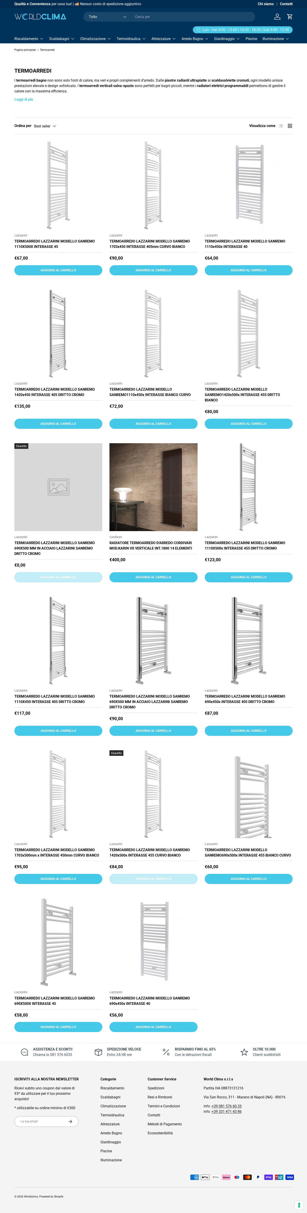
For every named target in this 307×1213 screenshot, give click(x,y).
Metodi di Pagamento (165, 1124)
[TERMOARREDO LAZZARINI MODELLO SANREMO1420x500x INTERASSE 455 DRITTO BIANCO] (249, 334)
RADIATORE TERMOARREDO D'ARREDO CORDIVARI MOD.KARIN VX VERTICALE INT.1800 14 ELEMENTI (150, 545)
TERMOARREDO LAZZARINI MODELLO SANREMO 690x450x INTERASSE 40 (149, 1001)
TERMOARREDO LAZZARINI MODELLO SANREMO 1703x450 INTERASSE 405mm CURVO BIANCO (149, 244)
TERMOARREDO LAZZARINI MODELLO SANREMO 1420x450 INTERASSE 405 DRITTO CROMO (54, 392)
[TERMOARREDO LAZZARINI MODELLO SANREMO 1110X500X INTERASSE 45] (58, 185)
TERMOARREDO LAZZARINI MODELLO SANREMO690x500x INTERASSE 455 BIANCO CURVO (248, 852)
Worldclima (31, 1196)
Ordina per (22, 126)
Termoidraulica (128, 39)
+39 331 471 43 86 (227, 1111)
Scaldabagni (59, 39)
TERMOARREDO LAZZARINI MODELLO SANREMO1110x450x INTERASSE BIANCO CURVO (150, 392)
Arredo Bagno (192, 39)
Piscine (251, 39)
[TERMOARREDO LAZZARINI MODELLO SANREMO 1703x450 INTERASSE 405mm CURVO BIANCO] (153, 185)
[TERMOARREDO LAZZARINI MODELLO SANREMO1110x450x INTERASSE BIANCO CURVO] (153, 334)
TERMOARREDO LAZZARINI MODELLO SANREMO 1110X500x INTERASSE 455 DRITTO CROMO (245, 545)
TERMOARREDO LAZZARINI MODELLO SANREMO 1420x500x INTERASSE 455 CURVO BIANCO (149, 852)
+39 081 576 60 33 (227, 1106)
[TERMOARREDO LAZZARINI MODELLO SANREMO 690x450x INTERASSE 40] (153, 942)
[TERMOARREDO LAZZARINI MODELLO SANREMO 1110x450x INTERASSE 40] (249, 185)
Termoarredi (47, 50)
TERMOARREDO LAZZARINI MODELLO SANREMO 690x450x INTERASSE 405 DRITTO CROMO (245, 699)
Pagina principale (25, 50)
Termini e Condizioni (164, 1106)
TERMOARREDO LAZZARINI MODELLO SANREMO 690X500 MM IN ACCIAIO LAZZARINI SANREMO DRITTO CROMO (54, 548)
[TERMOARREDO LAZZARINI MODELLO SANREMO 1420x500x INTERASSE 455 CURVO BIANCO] (153, 794)
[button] (290, 17)
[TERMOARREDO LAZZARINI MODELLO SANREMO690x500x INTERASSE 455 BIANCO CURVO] (249, 794)
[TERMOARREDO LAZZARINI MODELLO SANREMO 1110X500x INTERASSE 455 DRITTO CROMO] (249, 487)
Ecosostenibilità (160, 1133)
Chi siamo (266, 4)
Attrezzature (161, 39)
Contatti (286, 4)
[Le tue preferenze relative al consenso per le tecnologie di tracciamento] (299, 1205)
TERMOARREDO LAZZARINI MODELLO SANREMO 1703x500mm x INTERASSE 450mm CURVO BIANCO (56, 852)
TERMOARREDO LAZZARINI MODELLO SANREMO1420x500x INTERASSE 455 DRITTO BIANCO (242, 394)
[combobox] (169, 17)
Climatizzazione (93, 39)
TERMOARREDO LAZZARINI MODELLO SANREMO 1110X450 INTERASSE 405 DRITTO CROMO (54, 699)
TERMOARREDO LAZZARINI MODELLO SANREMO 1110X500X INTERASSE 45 (54, 244)
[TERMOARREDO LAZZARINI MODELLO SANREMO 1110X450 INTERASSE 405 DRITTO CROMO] (58, 641)
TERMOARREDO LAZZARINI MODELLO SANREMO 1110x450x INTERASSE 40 (245, 244)
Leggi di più (23, 99)
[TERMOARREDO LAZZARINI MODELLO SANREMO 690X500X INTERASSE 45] (58, 942)
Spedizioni (156, 1088)
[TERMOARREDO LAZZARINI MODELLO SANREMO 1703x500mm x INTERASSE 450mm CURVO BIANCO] (58, 794)
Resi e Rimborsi (160, 1097)
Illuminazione (273, 39)
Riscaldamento (26, 39)
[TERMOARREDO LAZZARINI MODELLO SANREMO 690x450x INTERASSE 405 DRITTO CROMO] (249, 641)
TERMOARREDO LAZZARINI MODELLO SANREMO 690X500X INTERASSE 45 (54, 1001)
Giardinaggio (224, 39)
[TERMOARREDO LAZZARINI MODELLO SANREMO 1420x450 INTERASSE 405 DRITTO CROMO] (58, 334)
